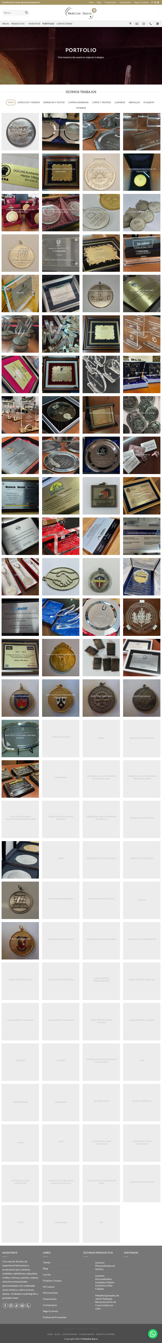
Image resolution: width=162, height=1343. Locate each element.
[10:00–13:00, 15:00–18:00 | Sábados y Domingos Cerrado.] (144, 24)
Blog (99, 2)
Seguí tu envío (50, 1311)
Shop (91, 2)
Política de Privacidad (54, 1317)
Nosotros (34, 23)
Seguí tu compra (141, 2)
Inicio (5, 23)
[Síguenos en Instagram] (155, 2)
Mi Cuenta (48, 1286)
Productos (17, 23)
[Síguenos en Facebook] (152, 2)
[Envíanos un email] (158, 2)
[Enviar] (26, 12)
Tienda (46, 1262)
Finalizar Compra (52, 1280)
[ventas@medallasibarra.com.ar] (137, 24)
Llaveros (120, 102)
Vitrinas (81, 108)
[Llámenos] (28, 1305)
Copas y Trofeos (101, 102)
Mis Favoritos (50, 1292)
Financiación (125, 2)
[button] (153, 1334)
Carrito (47, 1274)
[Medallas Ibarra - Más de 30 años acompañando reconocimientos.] (81, 12)
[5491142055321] (158, 24)
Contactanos (110, 2)
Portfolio (48, 23)
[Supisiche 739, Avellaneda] (131, 24)
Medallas (134, 102)
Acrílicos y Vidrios (29, 102)
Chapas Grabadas (78, 102)
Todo (11, 102)
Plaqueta (148, 102)
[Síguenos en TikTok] (16, 1305)
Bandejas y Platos (54, 102)
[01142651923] (151, 24)
